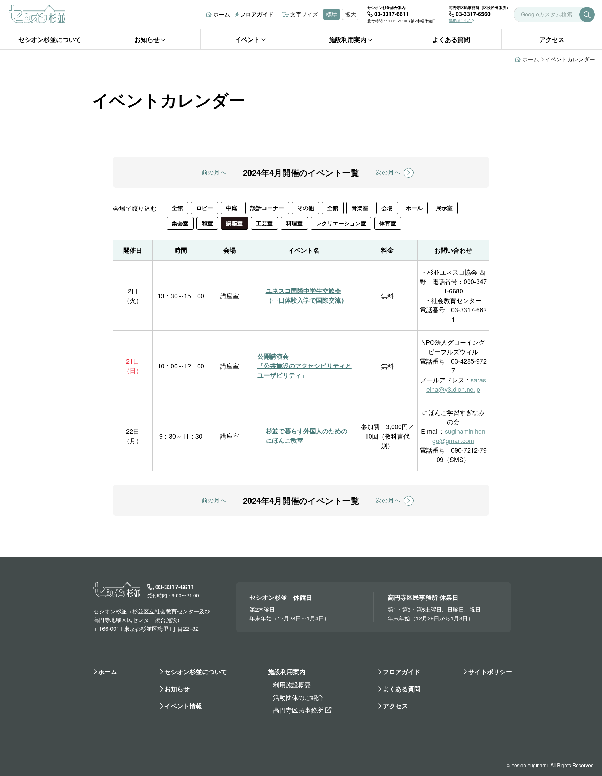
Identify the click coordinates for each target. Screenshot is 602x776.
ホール (414, 208)
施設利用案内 (347, 39)
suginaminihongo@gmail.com (459, 435)
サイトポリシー (490, 671)
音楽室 (360, 208)
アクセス (551, 39)
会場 (387, 208)
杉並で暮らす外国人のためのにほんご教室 (306, 435)
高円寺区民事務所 (298, 709)
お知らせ (147, 39)
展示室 (444, 208)
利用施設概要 (292, 684)
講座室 (234, 223)
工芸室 (264, 223)
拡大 (350, 14)
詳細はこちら (460, 20)
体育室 (387, 223)
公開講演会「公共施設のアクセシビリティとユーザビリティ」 (304, 366)
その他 (305, 208)
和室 (207, 223)
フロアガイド (256, 14)
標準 (331, 14)
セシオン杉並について (49, 39)
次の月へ (388, 171)
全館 (177, 208)
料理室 (294, 223)
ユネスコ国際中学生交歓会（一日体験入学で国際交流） (306, 295)
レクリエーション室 (341, 223)
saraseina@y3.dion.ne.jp (456, 384)
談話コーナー (267, 208)
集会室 (180, 223)
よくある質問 (451, 39)
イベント (247, 39)
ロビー (204, 208)
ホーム (221, 14)
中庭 (231, 208)
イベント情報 (183, 705)
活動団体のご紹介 (298, 697)
